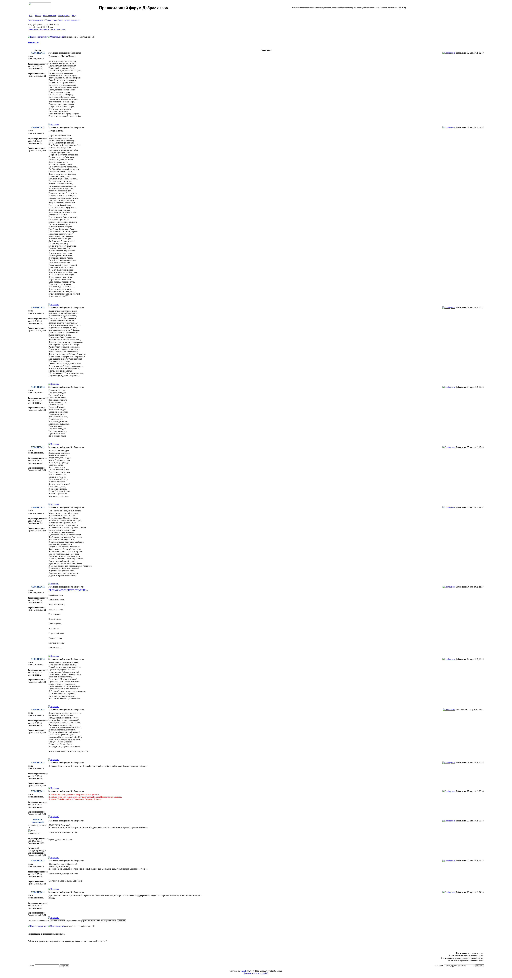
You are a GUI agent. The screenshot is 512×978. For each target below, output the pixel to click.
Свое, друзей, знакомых (68, 20)
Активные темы (58, 29)
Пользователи (49, 15)
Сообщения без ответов (38, 29)
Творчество (50, 20)
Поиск (38, 15)
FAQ (31, 15)
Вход (74, 15)
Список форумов (35, 20)
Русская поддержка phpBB (256, 973)
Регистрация (63, 15)
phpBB (244, 971)
